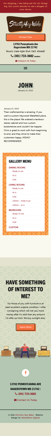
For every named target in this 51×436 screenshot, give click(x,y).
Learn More (25, 327)
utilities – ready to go (22, 201)
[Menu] (25, 68)
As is (14, 218)
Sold (14, 179)
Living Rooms (17, 184)
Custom (13, 227)
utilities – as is (19, 205)
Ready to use (18, 171)
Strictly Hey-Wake (24, 415)
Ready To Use (18, 214)
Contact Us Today (26, 61)
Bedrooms (15, 210)
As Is (14, 175)
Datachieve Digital (30, 418)
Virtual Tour (25, 37)
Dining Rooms (17, 167)
